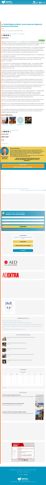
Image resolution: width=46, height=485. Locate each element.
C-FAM (31, 47)
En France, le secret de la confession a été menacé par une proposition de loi (20, 354)
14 (40, 378)
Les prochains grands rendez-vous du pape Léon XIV (13, 403)
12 (28, 378)
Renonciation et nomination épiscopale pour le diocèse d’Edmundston (14, 322)
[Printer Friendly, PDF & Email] (42, 40)
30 (11, 385)
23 (11, 382)
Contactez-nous (26, 471)
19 (28, 380)
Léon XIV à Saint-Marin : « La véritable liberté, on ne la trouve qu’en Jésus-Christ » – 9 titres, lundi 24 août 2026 (21, 326)
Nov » (6, 387)
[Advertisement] (23, 13)
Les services (26, 469)
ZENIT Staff (14, 33)
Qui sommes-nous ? (13, 469)
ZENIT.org (16, 41)
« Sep (3, 387)
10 (17, 378)
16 (11, 380)
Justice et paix (21, 33)
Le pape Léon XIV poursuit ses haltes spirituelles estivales (14, 412)
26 (28, 382)
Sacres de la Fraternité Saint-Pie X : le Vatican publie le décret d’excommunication (21, 337)
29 (5, 385)
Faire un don (23, 164)
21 (40, 380)
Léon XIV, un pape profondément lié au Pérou (11, 395)
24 (17, 382)
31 (17, 385)
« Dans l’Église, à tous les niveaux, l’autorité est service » (12, 329)
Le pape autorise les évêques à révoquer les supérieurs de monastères (19, 360)
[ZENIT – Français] (12, 2)
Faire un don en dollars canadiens (23, 167)
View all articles (4, 143)
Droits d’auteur (19, 471)
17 (17, 380)
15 (5, 380)
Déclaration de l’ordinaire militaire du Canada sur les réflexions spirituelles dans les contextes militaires (20, 324)
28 (40, 382)
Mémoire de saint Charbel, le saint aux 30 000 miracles (16, 348)
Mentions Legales (32, 469)
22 (5, 382)
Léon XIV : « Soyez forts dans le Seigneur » (9, 320)
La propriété (20, 469)
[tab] (17, 444)
